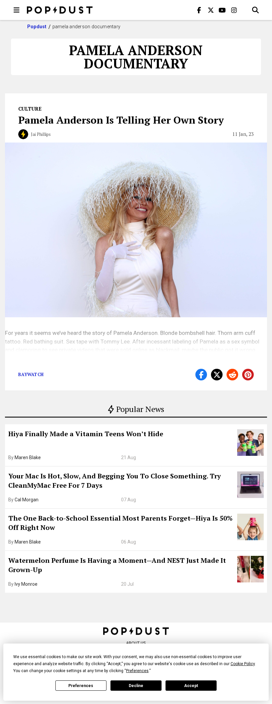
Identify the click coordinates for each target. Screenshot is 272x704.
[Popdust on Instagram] (234, 10)
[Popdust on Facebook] (199, 10)
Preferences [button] (137, 670)
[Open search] (255, 10)
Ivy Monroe (26, 584)
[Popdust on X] (211, 10)
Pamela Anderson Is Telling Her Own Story (121, 120)
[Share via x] (217, 374)
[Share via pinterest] (248, 374)
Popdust (37, 26)
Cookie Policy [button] (243, 663)
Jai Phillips (41, 134)
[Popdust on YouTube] (222, 10)
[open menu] (17, 10)
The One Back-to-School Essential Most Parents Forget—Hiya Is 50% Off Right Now (120, 523)
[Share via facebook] (201, 374)
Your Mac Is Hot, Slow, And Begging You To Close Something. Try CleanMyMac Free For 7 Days (114, 480)
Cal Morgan (26, 499)
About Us (136, 643)
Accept (191, 685)
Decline (136, 685)
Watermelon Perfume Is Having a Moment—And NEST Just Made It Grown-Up (117, 565)
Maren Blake (28, 457)
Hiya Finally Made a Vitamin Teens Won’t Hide (85, 433)
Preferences (80, 685)
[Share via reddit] (232, 374)
